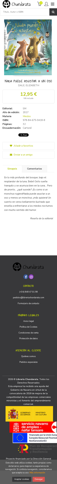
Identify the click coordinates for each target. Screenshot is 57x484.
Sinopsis (12, 168)
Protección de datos (28, 338)
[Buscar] (53, 12)
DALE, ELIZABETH (28, 85)
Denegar (39, 479)
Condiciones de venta (28, 332)
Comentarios (34, 168)
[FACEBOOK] (25, 276)
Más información (37, 472)
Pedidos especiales (28, 362)
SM (24, 108)
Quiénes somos (28, 356)
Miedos (27, 116)
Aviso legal (28, 321)
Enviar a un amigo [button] (23, 154)
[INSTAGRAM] (31, 276)
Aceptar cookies (21, 479)
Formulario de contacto (28, 303)
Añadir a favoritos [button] (23, 146)
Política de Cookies (28, 326)
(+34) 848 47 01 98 (28, 291)
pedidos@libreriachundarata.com (28, 297)
